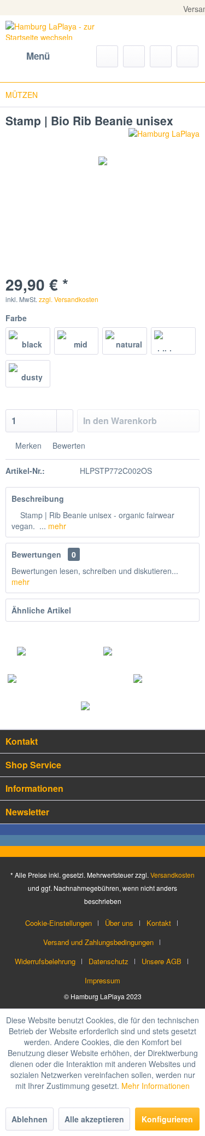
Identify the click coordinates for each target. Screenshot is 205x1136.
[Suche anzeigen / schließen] (107, 56)
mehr (56, 525)
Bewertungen (36, 554)
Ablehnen (29, 1119)
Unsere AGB (161, 961)
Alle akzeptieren (94, 1119)
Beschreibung (37, 498)
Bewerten (67, 445)
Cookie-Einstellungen (58, 923)
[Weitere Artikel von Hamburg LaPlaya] (164, 137)
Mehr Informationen (155, 1085)
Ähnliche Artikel (41, 610)
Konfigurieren (167, 1119)
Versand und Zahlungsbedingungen (98, 942)
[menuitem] (27, 56)
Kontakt (159, 923)
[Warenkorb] (187, 56)
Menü (38, 55)
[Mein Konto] (161, 56)
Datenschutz (108, 961)
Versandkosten (172, 874)
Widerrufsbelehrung (45, 961)
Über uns (119, 923)
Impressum (102, 980)
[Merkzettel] (134, 56)
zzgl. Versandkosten (68, 299)
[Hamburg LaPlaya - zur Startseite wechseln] (54, 30)
